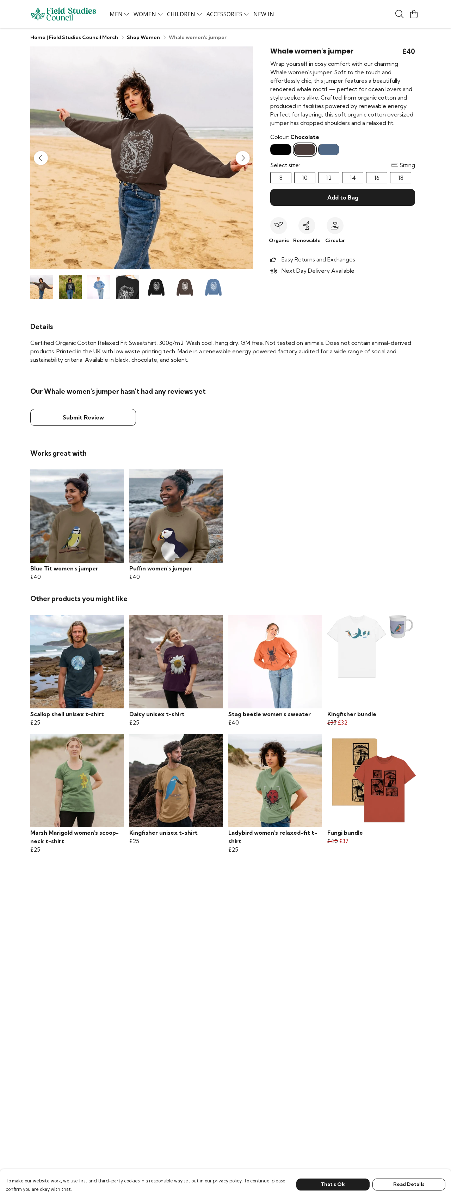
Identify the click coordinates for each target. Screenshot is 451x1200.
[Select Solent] (328, 149)
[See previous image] (41, 158)
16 (376, 177)
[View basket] (414, 14)
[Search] (400, 14)
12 (329, 177)
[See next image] (243, 158)
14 (353, 177)
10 (305, 177)
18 (400, 177)
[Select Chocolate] (304, 149)
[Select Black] (280, 149)
